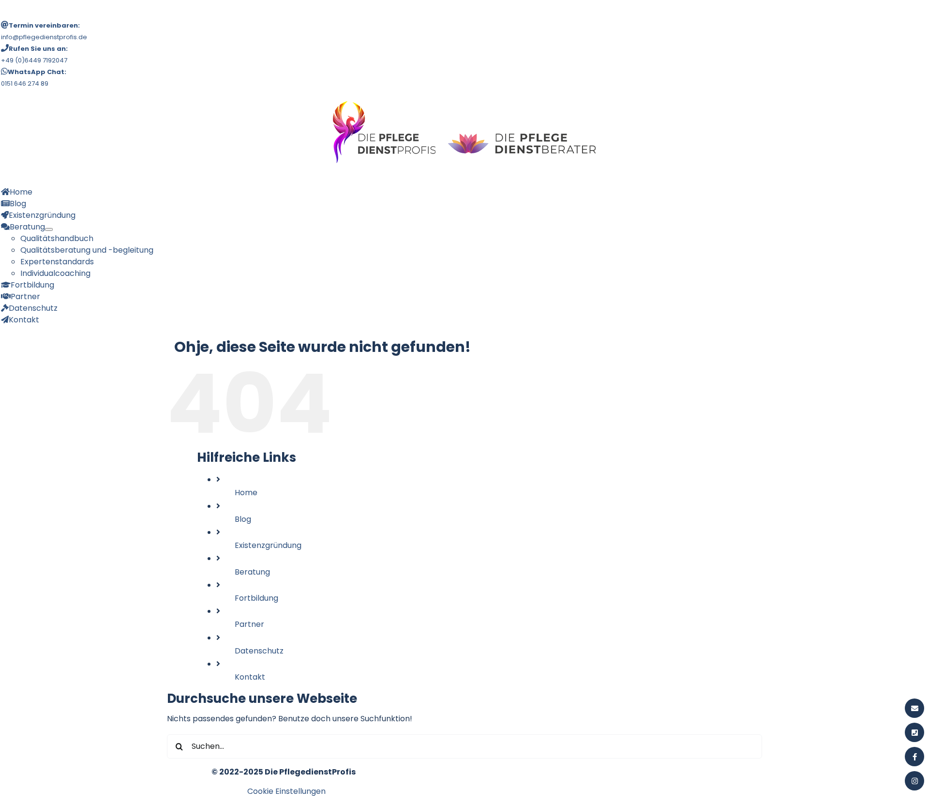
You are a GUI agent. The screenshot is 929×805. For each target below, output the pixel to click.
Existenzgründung (268, 545)
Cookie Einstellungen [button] (286, 791)
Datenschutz (259, 650)
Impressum (127, 791)
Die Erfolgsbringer (426, 791)
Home (246, 492)
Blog (243, 519)
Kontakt (250, 677)
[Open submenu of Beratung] (49, 229)
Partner (249, 624)
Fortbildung (256, 598)
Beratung (252, 571)
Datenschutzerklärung (198, 791)
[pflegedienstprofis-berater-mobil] (464, 102)
